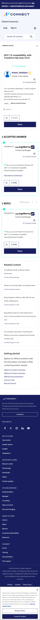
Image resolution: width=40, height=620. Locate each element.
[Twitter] (10, 428)
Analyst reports (7, 444)
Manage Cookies (20, 611)
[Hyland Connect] (16, 14)
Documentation (7, 557)
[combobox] (20, 36)
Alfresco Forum (8, 46)
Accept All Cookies (20, 616)
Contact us (20, 414)
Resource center (7, 464)
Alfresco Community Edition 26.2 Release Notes (19, 285)
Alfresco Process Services (14, 373)
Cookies (17, 585)
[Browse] (35, 28)
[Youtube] (28, 428)
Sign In (14, 28)
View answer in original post (13, 175)
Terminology (6, 468)
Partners (5, 529)
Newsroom (5, 537)
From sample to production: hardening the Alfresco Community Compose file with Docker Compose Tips (19, 335)
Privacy (9, 585)
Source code (9, 380)
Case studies (6, 440)
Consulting (6, 501)
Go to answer (20, 66)
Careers (4, 520)
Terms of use (27, 585)
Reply (20, 124)
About (4, 524)
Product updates (7, 481)
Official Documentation (13, 376)
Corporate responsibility (10, 533)
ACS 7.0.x (8, 109)
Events (4, 548)
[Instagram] (16, 428)
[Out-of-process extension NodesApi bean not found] (33, 202)
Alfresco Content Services (18, 103)
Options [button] (36, 46)
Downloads (6, 472)
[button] (6, 118)
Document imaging (8, 509)
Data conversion (7, 505)
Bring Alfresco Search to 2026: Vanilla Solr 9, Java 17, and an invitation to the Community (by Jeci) (20, 316)
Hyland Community (10, 21)
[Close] (37, 589)
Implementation (7, 492)
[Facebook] (5, 428)
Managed (5, 496)
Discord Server (10, 383)
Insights (5, 449)
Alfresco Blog (9, 277)
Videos (4, 477)
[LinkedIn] (22, 428)
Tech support (6, 561)
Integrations (6, 453)
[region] (20, 603)
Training (5, 552)
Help (5, 28)
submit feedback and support (22, 6)
